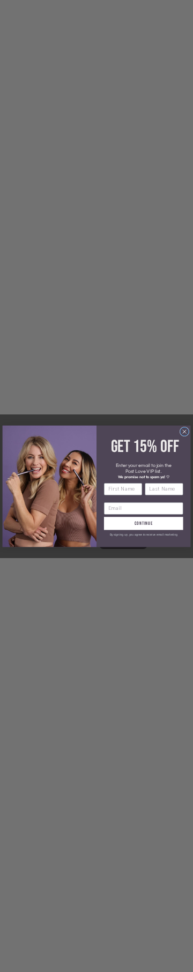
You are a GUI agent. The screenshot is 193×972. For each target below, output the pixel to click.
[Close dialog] (184, 431)
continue (144, 523)
